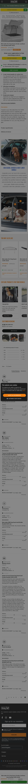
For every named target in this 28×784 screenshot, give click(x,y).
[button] (14, 398)
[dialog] (14, 392)
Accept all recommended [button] (14, 395)
